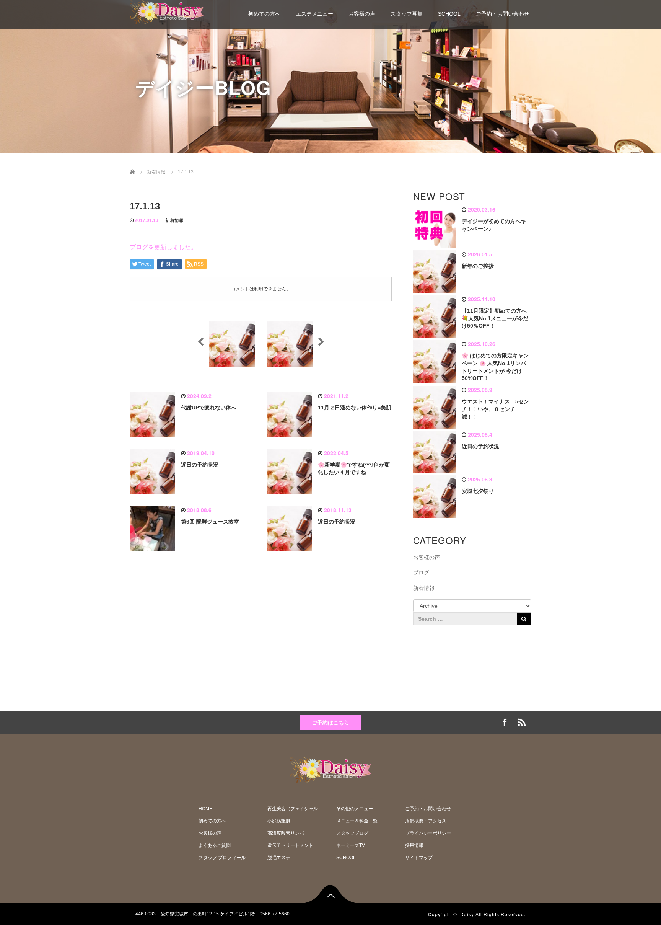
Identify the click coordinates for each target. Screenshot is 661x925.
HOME (205, 808)
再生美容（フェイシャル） (294, 808)
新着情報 (174, 220)
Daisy (467, 914)
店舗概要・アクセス (425, 821)
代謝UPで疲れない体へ (208, 408)
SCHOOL (449, 14)
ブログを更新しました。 (163, 247)
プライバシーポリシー (428, 833)
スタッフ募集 (407, 14)
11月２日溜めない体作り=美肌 (354, 408)
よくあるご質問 (215, 845)
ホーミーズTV (350, 845)
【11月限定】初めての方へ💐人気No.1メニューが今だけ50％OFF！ (495, 318)
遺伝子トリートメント (290, 845)
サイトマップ (419, 857)
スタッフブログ (352, 833)
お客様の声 (361, 14)
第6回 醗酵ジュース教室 (210, 522)
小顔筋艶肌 (278, 821)
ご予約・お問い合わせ (502, 14)
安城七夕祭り (478, 491)
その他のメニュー (354, 808)
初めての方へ (264, 14)
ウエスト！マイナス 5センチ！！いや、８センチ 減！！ (495, 409)
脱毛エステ (278, 857)
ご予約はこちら (330, 722)
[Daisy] (167, 11)
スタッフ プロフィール (222, 857)
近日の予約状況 (199, 465)
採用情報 (414, 845)
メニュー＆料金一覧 (357, 821)
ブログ (421, 572)
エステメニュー (314, 14)
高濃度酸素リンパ (285, 833)
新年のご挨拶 (478, 266)
